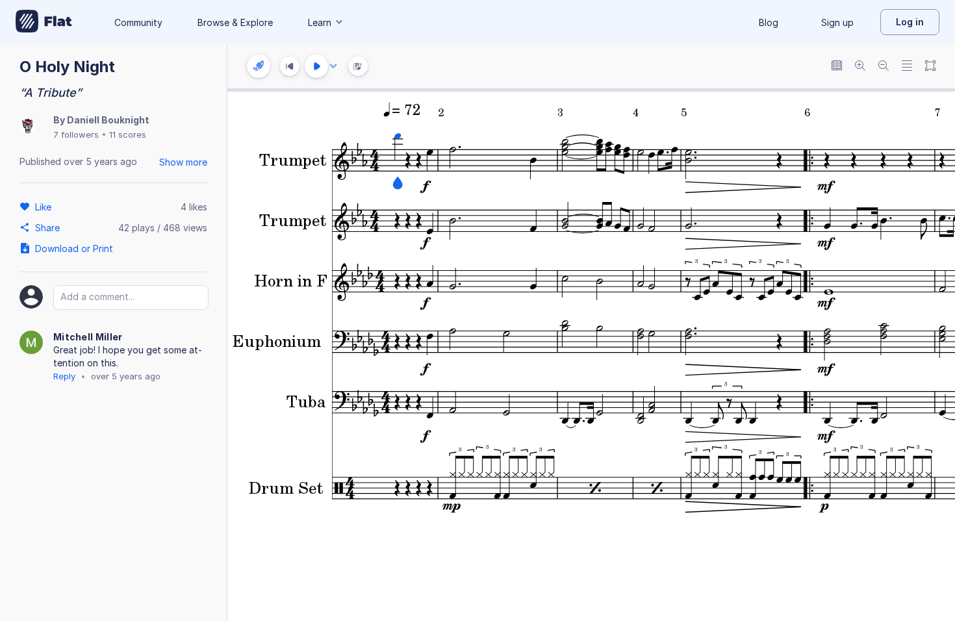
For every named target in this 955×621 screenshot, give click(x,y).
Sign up (837, 22)
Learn (319, 22)
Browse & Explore (235, 22)
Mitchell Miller (88, 336)
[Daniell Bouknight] (27, 127)
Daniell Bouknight (108, 119)
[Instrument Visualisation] (358, 66)
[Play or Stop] (316, 66)
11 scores (127, 134)
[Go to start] (289, 66)
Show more (183, 162)
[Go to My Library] (44, 22)
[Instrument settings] (258, 66)
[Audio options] (333, 66)
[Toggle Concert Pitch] (836, 66)
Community (138, 22)
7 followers (76, 134)
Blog (768, 22)
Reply (64, 376)
